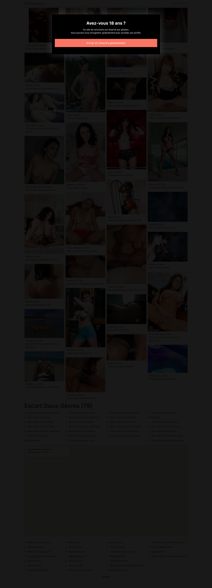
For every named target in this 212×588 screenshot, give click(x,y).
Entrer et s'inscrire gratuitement (106, 42)
